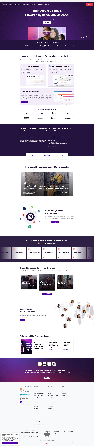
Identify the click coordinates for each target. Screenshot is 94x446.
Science (46, 4)
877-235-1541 (36, 435)
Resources (40, 4)
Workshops (49, 399)
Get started (89, 4)
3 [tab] (47, 197)
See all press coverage (47, 293)
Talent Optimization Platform (26, 386)
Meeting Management (37, 410)
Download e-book (37, 352)
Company (63, 386)
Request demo (47, 377)
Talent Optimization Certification (53, 395)
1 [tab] (46, 197)
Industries (33, 4)
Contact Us (63, 397)
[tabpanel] (47, 184)
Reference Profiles (51, 397)
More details (11, 440)
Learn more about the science (54, 146)
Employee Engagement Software (39, 393)
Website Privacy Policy (30, 442)
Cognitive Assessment (37, 399)
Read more (51, 349)
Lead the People (50, 404)
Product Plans (24, 435)
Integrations (50, 393)
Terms (23, 442)
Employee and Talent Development (39, 424)
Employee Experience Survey (38, 404)
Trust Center (47, 442)
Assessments (18, 4)
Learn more (22, 319)
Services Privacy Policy (39, 442)
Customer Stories (64, 395)
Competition (50, 408)
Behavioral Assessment (37, 397)
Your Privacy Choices (66, 442)
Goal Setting (36, 408)
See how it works (25, 101)
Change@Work (64, 393)
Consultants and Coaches (52, 410)
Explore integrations (54, 222)
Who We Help (26, 4)
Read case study (66, 192)
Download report (65, 349)
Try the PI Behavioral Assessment (60, 435)
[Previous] (24, 175)
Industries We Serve (51, 406)
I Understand (10, 442)
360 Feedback (36, 406)
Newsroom (63, 399)
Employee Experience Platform (38, 395)
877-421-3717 (35, 436)
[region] (10, 439)
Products (10, 4)
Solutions (36, 386)
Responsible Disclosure (56, 442)
